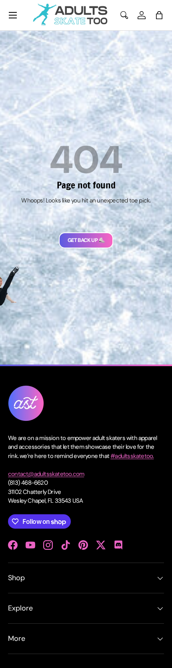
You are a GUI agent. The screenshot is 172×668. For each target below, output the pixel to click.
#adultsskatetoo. (132, 456)
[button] (159, 15)
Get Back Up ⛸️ (86, 240)
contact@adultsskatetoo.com (46, 474)
